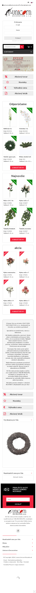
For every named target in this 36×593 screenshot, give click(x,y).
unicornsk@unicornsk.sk (11, 5)
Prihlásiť (18, 38)
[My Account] (29, 2)
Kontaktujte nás (26, 5)
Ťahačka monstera (25, 228)
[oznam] (18, 63)
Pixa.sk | (12, 564)
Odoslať (18, 504)
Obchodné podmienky (15, 560)
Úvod (5, 560)
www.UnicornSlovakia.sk (24, 557)
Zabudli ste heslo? (18, 40)
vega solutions (19, 564)
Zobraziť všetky (18, 167)
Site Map (20, 562)
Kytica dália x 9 (8, 300)
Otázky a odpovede (10, 562)
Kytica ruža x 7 (24, 200)
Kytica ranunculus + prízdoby (13, 272)
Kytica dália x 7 (24, 300)
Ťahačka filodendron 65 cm (12, 228)
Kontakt (26, 562)
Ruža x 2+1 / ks (8, 200)
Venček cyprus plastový (11, 157)
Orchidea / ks (23, 128)
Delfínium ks (8, 128)
